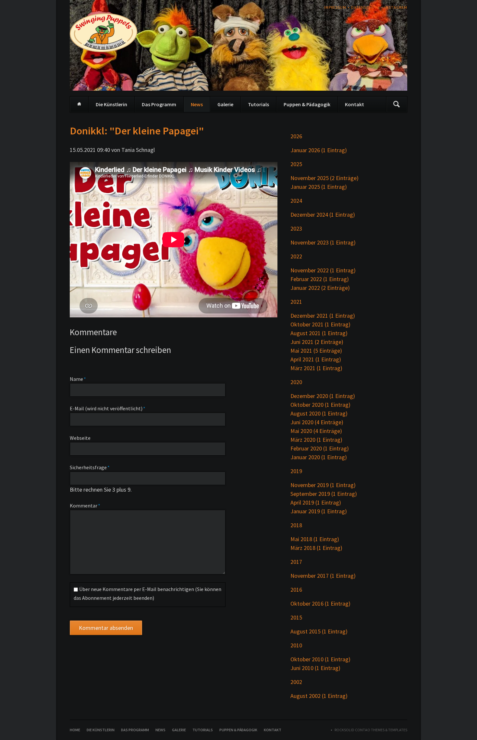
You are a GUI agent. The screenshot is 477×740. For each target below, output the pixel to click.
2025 (296, 164)
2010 (296, 645)
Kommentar (85, 505)
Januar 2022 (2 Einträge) (320, 287)
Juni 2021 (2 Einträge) (316, 342)
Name (82, 378)
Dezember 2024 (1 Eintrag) (322, 214)
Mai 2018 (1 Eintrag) (314, 539)
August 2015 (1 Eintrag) (319, 631)
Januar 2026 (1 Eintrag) (318, 150)
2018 (296, 525)
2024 (296, 200)
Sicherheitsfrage (90, 467)
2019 (296, 471)
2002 (296, 682)
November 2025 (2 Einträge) (324, 178)
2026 (296, 136)
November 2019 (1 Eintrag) (323, 485)
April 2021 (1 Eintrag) (315, 359)
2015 (296, 617)
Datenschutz (365, 7)
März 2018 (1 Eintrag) (316, 548)
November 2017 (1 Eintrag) (323, 575)
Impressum (335, 7)
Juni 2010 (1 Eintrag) (315, 668)
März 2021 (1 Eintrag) (316, 368)
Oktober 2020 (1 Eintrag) (320, 404)
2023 (296, 228)
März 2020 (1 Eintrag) (316, 439)
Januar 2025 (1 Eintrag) (318, 186)
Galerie (225, 104)
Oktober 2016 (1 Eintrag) (320, 603)
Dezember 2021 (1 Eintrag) (322, 315)
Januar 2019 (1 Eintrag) (318, 511)
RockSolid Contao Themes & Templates (371, 729)
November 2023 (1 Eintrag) (323, 242)
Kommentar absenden (106, 628)
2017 (296, 561)
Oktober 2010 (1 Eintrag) (320, 659)
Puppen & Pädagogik (307, 104)
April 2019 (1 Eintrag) (315, 502)
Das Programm (159, 104)
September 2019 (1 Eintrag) (323, 493)
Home (79, 104)
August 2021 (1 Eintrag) (319, 333)
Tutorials (258, 104)
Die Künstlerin (111, 104)
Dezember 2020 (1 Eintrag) (322, 396)
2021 (296, 301)
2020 (296, 382)
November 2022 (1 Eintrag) (323, 270)
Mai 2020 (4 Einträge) (316, 431)
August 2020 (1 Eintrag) (319, 413)
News (197, 104)
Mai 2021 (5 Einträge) (316, 350)
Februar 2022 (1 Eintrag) (319, 279)
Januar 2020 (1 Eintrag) (318, 457)
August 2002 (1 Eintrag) (319, 696)
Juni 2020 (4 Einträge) (316, 422)
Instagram (396, 7)
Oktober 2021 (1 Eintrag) (320, 324)
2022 (296, 256)
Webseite (80, 438)
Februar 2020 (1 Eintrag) (319, 448)
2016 (296, 589)
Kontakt (354, 104)
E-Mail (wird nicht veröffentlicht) (107, 408)
